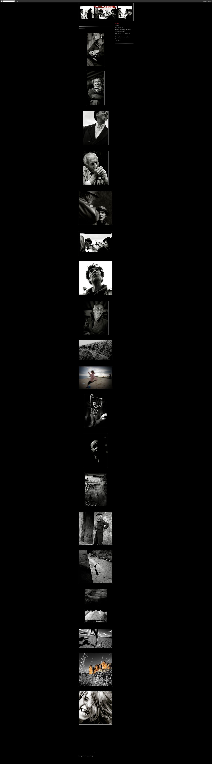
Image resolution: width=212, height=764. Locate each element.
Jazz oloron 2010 (119, 27)
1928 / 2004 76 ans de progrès (122, 33)
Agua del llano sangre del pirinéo (123, 29)
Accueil (95, 753)
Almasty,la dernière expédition (122, 37)
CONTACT (117, 40)
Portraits (117, 35)
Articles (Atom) (89, 756)
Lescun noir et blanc (120, 31)
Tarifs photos (118, 38)
